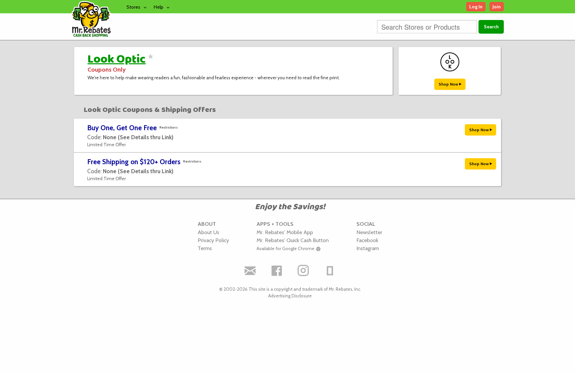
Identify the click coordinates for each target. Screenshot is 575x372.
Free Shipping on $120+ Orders (133, 162)
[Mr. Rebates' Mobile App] (330, 271)
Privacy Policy (213, 240)
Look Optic (117, 59)
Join (496, 7)
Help (158, 7)
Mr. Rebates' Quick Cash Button (293, 240)
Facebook (367, 240)
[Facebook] (277, 271)
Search (491, 27)
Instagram (367, 248)
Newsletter (369, 232)
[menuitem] (134, 6)
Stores (133, 7)
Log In (475, 7)
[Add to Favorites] (149, 60)
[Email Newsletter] (250, 271)
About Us (208, 232)
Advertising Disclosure (290, 295)
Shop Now (449, 84)
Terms (205, 248)
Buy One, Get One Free (122, 128)
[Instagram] (303, 271)
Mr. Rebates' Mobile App (285, 232)
